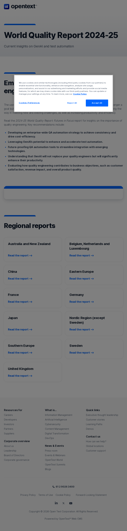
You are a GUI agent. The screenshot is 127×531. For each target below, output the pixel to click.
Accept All (97, 103)
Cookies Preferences (29, 103)
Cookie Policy (80, 94)
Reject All (72, 103)
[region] (63, 93)
